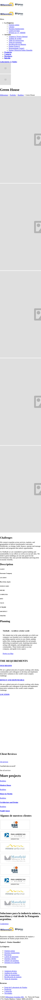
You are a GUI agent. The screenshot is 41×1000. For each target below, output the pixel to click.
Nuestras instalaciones (12, 953)
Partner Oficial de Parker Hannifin (20, 50)
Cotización (8, 991)
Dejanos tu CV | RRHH (17, 33)
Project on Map (8, 653)
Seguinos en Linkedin (11, 962)
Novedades (8, 993)
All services (4, 762)
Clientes (11, 27)
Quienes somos (14, 25)
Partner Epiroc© (14, 46)
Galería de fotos (14, 31)
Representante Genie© (16, 48)
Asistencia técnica (10, 971)
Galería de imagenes (11, 957)
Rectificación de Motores (17, 44)
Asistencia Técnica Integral (18, 36)
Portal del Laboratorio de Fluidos (15, 987)
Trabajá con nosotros (11, 961)
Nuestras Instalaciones (16, 29)
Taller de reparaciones (16, 40)
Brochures (7, 955)
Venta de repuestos (15, 42)
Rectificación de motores (12, 977)
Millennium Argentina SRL (14, 997)
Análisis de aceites (15, 38)
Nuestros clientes (10, 959)
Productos (7, 989)
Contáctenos (4, 924)
